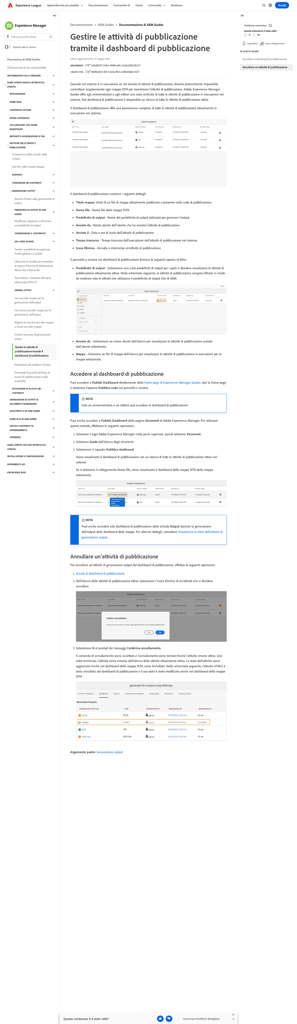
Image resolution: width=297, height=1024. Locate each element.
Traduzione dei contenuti (26, 182)
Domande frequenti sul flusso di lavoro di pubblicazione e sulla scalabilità (32, 377)
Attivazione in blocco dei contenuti (26, 390)
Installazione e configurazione (25, 456)
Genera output (23, 290)
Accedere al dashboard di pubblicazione (264, 59)
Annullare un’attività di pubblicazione (264, 67)
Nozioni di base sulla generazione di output (34, 201)
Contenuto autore (20, 110)
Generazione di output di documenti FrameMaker (24, 401)
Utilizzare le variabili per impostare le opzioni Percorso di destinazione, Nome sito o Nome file (34, 266)
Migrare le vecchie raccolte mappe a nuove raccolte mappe (34, 324)
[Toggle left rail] (54, 16)
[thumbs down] (169, 1019)
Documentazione (81, 25)
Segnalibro (252, 43)
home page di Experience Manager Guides (172, 382)
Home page (15, 102)
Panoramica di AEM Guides (23, 59)
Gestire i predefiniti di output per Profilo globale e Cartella (32, 251)
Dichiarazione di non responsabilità (26, 67)
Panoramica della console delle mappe (29, 156)
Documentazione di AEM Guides (141, 25)
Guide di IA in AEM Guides (23, 419)
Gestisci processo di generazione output (33, 337)
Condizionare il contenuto (30, 233)
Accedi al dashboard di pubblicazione (100, 573)
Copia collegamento (274, 43)
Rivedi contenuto (20, 118)
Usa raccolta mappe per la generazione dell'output (29, 300)
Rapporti (17, 174)
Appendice (15, 437)
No (258, 34)
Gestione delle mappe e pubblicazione (22, 145)
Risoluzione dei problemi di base (33, 364)
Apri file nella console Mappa (28, 166)
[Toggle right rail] (242, 16)
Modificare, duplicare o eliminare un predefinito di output (33, 223)
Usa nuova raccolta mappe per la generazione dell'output (33, 312)
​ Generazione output (109, 752)
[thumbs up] (160, 1019)
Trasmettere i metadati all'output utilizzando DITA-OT (33, 280)
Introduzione (17, 93)
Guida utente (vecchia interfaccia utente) (26, 447)
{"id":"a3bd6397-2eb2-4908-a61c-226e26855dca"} (112, 65)
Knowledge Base (16, 472)
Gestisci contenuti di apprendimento (21, 428)
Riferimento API (16, 464)
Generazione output (23, 191)
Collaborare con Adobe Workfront (24, 127)
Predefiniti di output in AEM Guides (30, 212)
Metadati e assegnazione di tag (27, 136)
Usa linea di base (24, 241)
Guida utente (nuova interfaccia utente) (25, 84)
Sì (250, 34)
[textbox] (29, 36)
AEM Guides (106, 25)
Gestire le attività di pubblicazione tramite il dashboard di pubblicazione (31, 351)
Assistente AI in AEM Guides (25, 411)
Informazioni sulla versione (24, 75)
